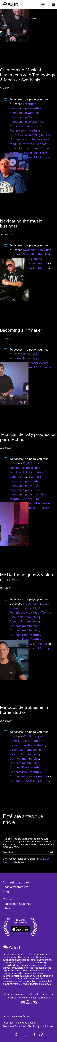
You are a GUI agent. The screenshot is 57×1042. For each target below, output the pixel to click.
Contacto (9, 899)
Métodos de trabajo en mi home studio (25, 710)
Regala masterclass (15, 886)
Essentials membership (25, 617)
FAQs (6, 908)
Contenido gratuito (16, 882)
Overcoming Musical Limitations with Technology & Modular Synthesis (27, 74)
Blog (6, 891)
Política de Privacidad (14, 1026)
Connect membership (24, 625)
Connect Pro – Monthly (25, 634)
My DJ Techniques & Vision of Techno (26, 577)
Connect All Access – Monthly (29, 267)
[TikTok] (41, 1034)
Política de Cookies (26, 1022)
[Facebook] (16, 1034)
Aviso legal (8, 1022)
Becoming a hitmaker (21, 330)
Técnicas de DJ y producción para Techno (28, 437)
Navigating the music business (21, 223)
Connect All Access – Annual (29, 263)
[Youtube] (32, 1034)
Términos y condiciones (40, 1026)
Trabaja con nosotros (17, 903)
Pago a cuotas (32, 258)
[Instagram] (24, 1034)
